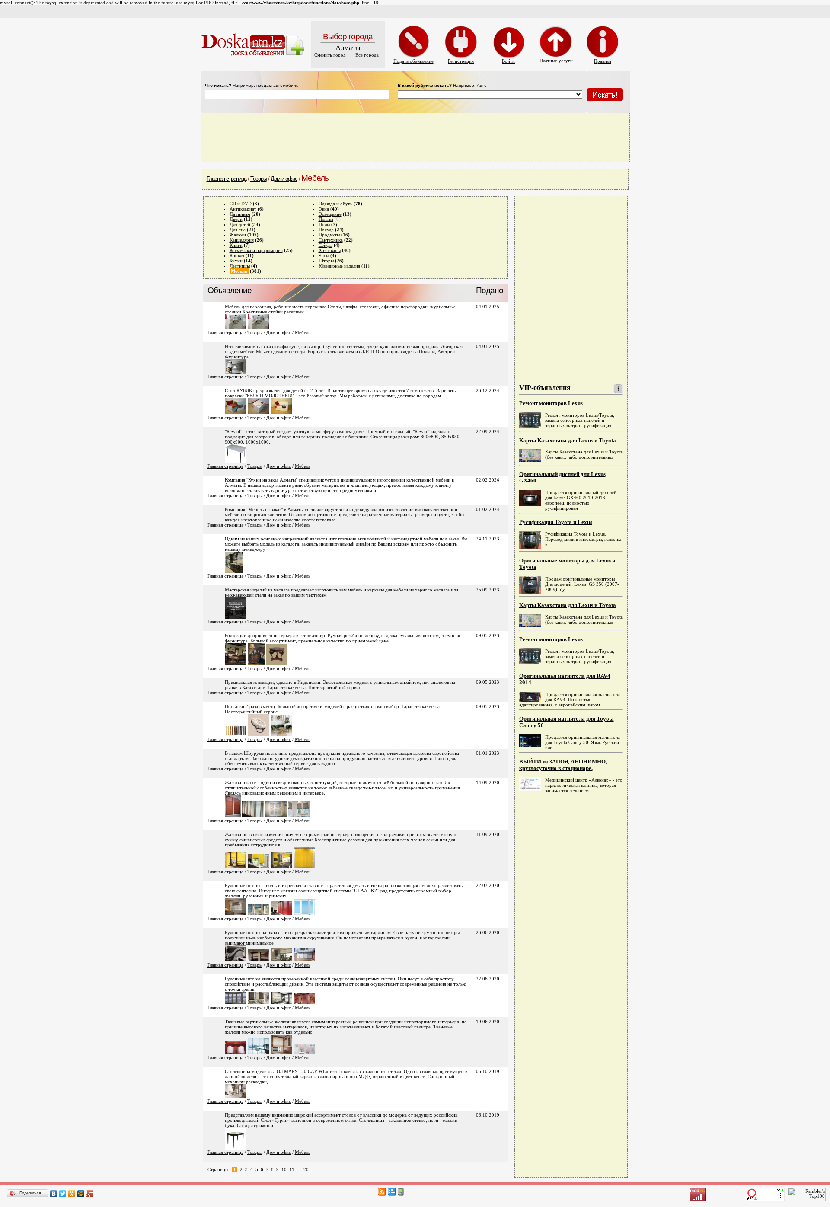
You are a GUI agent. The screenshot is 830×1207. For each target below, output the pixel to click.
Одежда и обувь (335, 203)
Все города (367, 54)
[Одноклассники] (72, 1193)
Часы (324, 255)
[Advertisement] (415, 137)
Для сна (238, 229)
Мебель (302, 332)
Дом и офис (284, 179)
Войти (508, 61)
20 (306, 1169)
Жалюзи (238, 234)
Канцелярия (242, 240)
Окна (324, 208)
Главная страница (226, 179)
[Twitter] (62, 1193)
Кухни (236, 260)
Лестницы (240, 265)
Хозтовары (330, 250)
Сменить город (330, 54)
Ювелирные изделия (339, 265)
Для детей (240, 224)
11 (291, 1169)
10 (284, 1169)
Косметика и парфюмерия (256, 250)
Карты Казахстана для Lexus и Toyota (567, 440)
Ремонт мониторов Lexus (551, 403)
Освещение (330, 214)
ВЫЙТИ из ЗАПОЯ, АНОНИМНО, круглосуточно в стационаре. (563, 765)
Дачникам (240, 214)
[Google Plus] (90, 1193)
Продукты (329, 234)
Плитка (326, 219)
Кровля (237, 255)
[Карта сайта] (392, 1194)
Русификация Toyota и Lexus (555, 522)
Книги (236, 245)
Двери (236, 219)
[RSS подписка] (382, 1194)
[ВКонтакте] (53, 1193)
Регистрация (461, 61)
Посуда (326, 229)
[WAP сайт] (401, 1194)
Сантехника (331, 240)
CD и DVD (241, 203)
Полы (324, 224)
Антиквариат (243, 208)
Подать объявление (413, 61)
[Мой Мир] (81, 1193)
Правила (602, 61)
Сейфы (325, 245)
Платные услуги (556, 60)
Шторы (326, 260)
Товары (258, 179)
